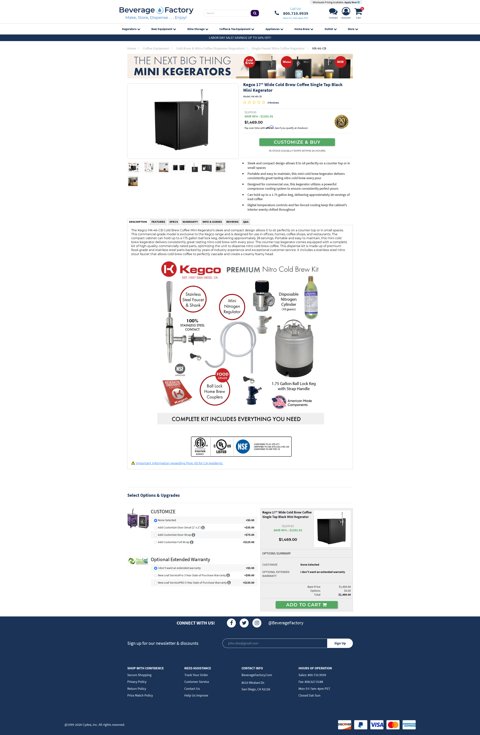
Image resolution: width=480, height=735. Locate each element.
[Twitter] (244, 623)
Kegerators (129, 29)
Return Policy (136, 688)
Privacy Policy (136, 681)
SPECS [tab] (174, 221)
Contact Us (192, 688)
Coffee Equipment (156, 48)
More (351, 29)
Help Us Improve (196, 695)
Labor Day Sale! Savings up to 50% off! (240, 37)
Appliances (273, 29)
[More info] (203, 527)
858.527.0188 (313, 681)
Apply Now (350, 2)
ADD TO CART (304, 604)
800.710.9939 (316, 675)
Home (131, 48)
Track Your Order (196, 675)
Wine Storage (196, 29)
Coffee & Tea (234, 29)
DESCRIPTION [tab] (138, 221)
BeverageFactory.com (257, 675)
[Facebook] (231, 623)
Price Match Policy (140, 695)
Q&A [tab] (246, 221)
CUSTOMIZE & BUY (297, 142)
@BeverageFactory (285, 623)
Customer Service (196, 681)
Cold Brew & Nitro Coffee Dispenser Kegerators (210, 48)
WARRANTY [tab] (190, 221)
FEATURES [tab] (158, 221)
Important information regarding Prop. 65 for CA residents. (179, 463)
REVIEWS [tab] (232, 221)
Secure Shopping (139, 675)
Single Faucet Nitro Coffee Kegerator (278, 48)
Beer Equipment (161, 29)
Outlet (329, 29)
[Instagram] (256, 623)
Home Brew (302, 29)
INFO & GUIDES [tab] (212, 221)
